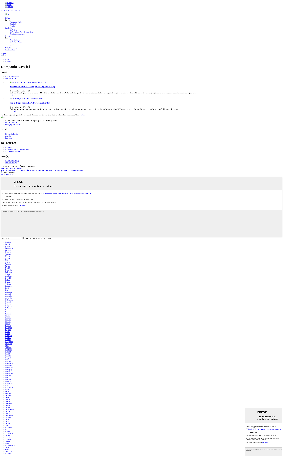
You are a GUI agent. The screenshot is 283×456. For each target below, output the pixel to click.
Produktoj (8, 28)
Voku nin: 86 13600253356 (10, 10)
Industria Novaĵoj (11, 78)
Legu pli (13, 95)
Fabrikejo (13, 26)
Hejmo (7, 18)
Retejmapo (4, 168)
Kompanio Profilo (16, 22)
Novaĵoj (8, 36)
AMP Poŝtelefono (16, 168)
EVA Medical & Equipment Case (21, 32)
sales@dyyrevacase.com (13, 125)
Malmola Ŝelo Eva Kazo (9, 170)
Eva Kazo (22, 170)
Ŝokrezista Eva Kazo (34, 170)
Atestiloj (13, 24)
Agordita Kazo (15, 40)
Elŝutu (12, 46)
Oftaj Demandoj (11, 48)
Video (12, 44)
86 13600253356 (11, 123)
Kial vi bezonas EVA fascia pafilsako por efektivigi (32, 86)
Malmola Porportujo (49, 170)
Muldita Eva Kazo (63, 170)
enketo (82, 115)
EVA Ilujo (13, 30)
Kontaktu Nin (10, 50)
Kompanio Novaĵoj (12, 76)
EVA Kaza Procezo (16, 42)
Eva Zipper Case (77, 170)
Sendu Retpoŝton (7, 174)
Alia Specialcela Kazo (17, 34)
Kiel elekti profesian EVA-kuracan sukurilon (30, 103)
